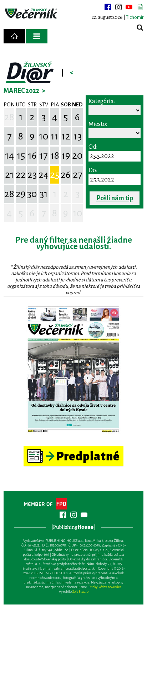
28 (9, 117)
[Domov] (14, 36)
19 (65, 155)
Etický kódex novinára (104, 587)
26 (66, 174)
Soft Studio (80, 591)
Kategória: (101, 101)
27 (77, 174)
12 (65, 136)
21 (9, 174)
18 (54, 155)
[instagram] (118, 7)
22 (21, 174)
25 (54, 174)
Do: (92, 170)
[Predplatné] (73, 449)
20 (77, 155)
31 (44, 194)
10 (44, 136)
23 (32, 174)
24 (44, 174)
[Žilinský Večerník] (32, 13)
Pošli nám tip (114, 198)
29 (21, 194)
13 (78, 136)
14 (9, 155)
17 (43, 155)
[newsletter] (139, 7)
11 (55, 136)
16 (32, 155)
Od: (92, 147)
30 (32, 194)
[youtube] (129, 7)
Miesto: (97, 124)
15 (21, 155)
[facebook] (107, 7)
